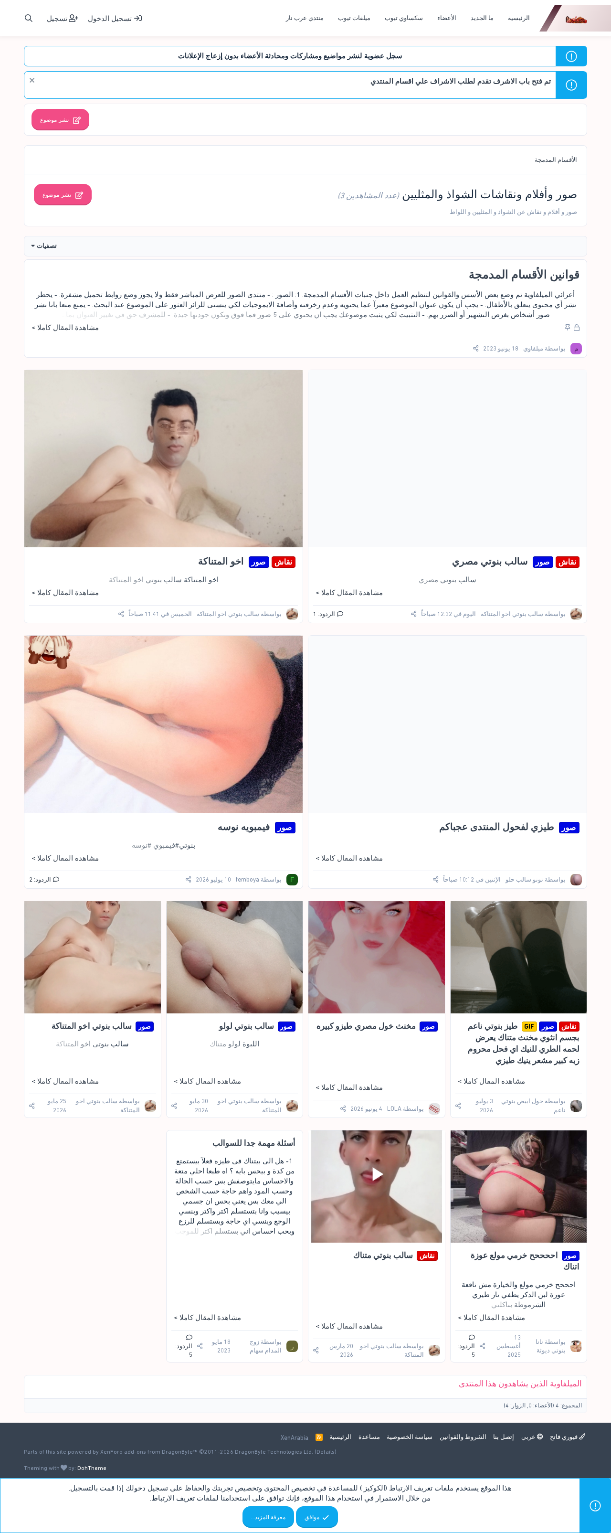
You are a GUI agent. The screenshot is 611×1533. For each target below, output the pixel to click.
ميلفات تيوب (354, 17)
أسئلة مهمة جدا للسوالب (253, 1143)
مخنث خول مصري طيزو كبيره (366, 1026)
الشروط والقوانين (463, 1436)
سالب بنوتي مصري (490, 561)
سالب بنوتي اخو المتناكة (512, 613)
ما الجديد (482, 17)
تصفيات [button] (47, 245)
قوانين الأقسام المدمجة (524, 274)
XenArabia (294, 1437)
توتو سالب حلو (524, 879)
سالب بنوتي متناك (383, 1255)
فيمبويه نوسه (244, 826)
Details (325, 1451)
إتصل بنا (503, 1436)
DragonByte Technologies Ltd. (274, 1451)
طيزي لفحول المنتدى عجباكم (496, 826)
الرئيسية (519, 17)
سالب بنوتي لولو (246, 1026)
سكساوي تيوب (404, 17)
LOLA (394, 1108)
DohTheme (91, 1468)
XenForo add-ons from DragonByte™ (149, 1451)
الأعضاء (446, 17)
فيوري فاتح (564, 1436)
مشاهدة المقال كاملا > (65, 327)
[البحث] (28, 18)
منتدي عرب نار (305, 17)
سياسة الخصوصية (409, 1436)
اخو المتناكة (221, 561)
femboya (247, 879)
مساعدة (369, 1436)
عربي (529, 1436)
